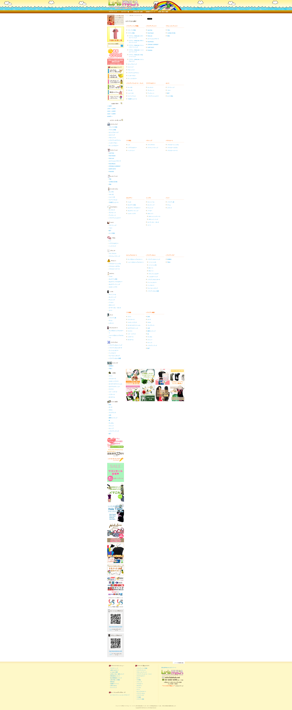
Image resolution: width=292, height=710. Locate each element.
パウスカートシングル (115, 263)
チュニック (112, 299)
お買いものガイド (114, 670)
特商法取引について (115, 676)
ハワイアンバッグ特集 (132, 26)
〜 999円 (109, 106)
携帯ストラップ (113, 417)
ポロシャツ (112, 305)
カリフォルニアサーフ (115, 161)
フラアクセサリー (151, 83)
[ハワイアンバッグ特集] (112, 125)
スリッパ (111, 425)
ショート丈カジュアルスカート (136, 262)
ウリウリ (111, 389)
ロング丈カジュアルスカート (135, 259)
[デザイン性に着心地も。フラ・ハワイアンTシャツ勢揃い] (177, 383)
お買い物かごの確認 (115, 679)
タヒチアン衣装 (113, 279)
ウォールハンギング (114, 355)
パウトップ (149, 140)
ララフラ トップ (112, 11)
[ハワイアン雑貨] (112, 402)
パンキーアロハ (113, 143)
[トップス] (112, 292)
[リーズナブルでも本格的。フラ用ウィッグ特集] (163, 400)
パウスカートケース (114, 269)
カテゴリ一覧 (125, 11)
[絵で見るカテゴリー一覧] (115, 88)
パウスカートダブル (114, 266)
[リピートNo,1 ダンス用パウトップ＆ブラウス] (163, 383)
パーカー (111, 302)
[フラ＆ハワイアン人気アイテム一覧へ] (115, 99)
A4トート (151, 268)
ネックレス (112, 210)
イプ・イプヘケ (113, 391)
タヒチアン (129, 197)
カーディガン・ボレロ (115, 307)
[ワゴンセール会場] (115, 481)
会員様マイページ (150, 11)
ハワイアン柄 (112, 317)
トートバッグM (152, 265)
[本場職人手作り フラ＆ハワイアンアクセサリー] (148, 383)
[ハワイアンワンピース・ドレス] (112, 189)
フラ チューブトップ (114, 256)
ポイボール (112, 397)
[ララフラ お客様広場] (115, 77)
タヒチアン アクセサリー (115, 281)
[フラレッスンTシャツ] (112, 177)
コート (110, 310)
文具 (110, 415)
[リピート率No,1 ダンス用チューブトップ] (115, 562)
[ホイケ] (112, 223)
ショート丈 (112, 197)
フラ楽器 (128, 312)
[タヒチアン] (112, 274)
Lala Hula (111, 153)
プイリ (110, 376)
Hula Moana (112, 163)
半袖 (110, 179)
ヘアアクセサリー (113, 243)
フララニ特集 (112, 129)
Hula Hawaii (112, 155)
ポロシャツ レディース (154, 216)
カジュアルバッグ (113, 132)
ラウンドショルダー (154, 273)
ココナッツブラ (113, 287)
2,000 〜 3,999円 (111, 111)
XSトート (151, 270)
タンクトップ (112, 297)
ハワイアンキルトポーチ (115, 347)
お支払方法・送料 (138, 11)
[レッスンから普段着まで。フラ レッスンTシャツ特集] (115, 521)
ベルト (110, 228)
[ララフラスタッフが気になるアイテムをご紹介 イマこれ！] (115, 501)
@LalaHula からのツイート (168, 667)
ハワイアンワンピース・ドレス (134, 83)
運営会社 (112, 681)
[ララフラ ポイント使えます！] (115, 72)
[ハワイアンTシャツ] (112, 151)
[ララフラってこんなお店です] (115, 83)
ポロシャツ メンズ (153, 219)
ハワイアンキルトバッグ (115, 345)
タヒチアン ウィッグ (114, 284)
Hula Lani (111, 158)
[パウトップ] (112, 251)
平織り (110, 368)
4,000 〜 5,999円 (111, 113)
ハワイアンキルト (151, 255)
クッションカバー (113, 350)
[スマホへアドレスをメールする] (115, 630)
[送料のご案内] (115, 58)
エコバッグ (112, 135)
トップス (148, 197)
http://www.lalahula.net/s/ (115, 626)
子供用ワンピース (113, 202)
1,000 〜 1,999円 (111, 108)
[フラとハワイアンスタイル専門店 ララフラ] (123, 8)
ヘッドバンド (112, 246)
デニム (110, 320)
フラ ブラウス (112, 253)
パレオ (110, 276)
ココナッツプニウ (113, 381)
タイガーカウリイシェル (115, 384)
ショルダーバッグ (153, 276)
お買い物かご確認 (163, 11)
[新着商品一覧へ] (115, 93)
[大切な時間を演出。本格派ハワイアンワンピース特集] (177, 400)
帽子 (110, 230)
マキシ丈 (111, 194)
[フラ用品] (112, 238)
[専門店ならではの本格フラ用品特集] (148, 400)
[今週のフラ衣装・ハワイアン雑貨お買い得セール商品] (115, 38)
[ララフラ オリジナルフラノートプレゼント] (115, 574)
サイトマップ (113, 687)
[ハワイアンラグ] (112, 363)
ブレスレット (112, 212)
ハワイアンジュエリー (115, 218)
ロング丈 (111, 191)
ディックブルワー (113, 145)
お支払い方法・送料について (117, 674)
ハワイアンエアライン (115, 140)
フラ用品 (128, 140)
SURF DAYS (112, 169)
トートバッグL (152, 262)
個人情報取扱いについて (116, 678)
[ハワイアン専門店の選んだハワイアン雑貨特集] (133, 383)
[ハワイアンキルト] (112, 343)
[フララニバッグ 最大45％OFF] (115, 541)
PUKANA (111, 171)
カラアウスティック (114, 386)
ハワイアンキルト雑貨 (115, 358)
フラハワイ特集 (113, 127)
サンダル (111, 423)
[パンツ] (112, 315)
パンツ (167, 197)
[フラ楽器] (112, 374)
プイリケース (112, 378)
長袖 (110, 184)
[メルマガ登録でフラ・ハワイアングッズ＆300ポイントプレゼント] (115, 447)
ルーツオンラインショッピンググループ (119, 695)
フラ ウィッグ (112, 225)
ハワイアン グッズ (114, 431)
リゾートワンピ (113, 199)
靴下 (110, 433)
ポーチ (110, 407)
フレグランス (112, 412)
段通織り (111, 365)
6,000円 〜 (110, 116)
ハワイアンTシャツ (151, 26)
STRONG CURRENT (114, 166)
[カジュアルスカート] (112, 328)
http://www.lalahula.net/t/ (115, 651)
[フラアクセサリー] (112, 207)
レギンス (111, 323)
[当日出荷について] (115, 64)
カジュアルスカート (131, 255)
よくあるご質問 (114, 672)
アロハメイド (112, 137)
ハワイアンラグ (170, 255)
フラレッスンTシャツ (171, 26)
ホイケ (167, 83)
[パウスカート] (112, 261)
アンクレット (112, 215)
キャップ (111, 428)
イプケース (112, 394)
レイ (110, 240)
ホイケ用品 (112, 233)
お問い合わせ (113, 685)
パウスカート (169, 140)
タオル (110, 410)
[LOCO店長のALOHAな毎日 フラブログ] (115, 461)
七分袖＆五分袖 (113, 181)
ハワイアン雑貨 (150, 312)
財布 (110, 404)
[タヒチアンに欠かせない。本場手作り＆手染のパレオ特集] (133, 400)
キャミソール (112, 294)
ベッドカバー (112, 353)
